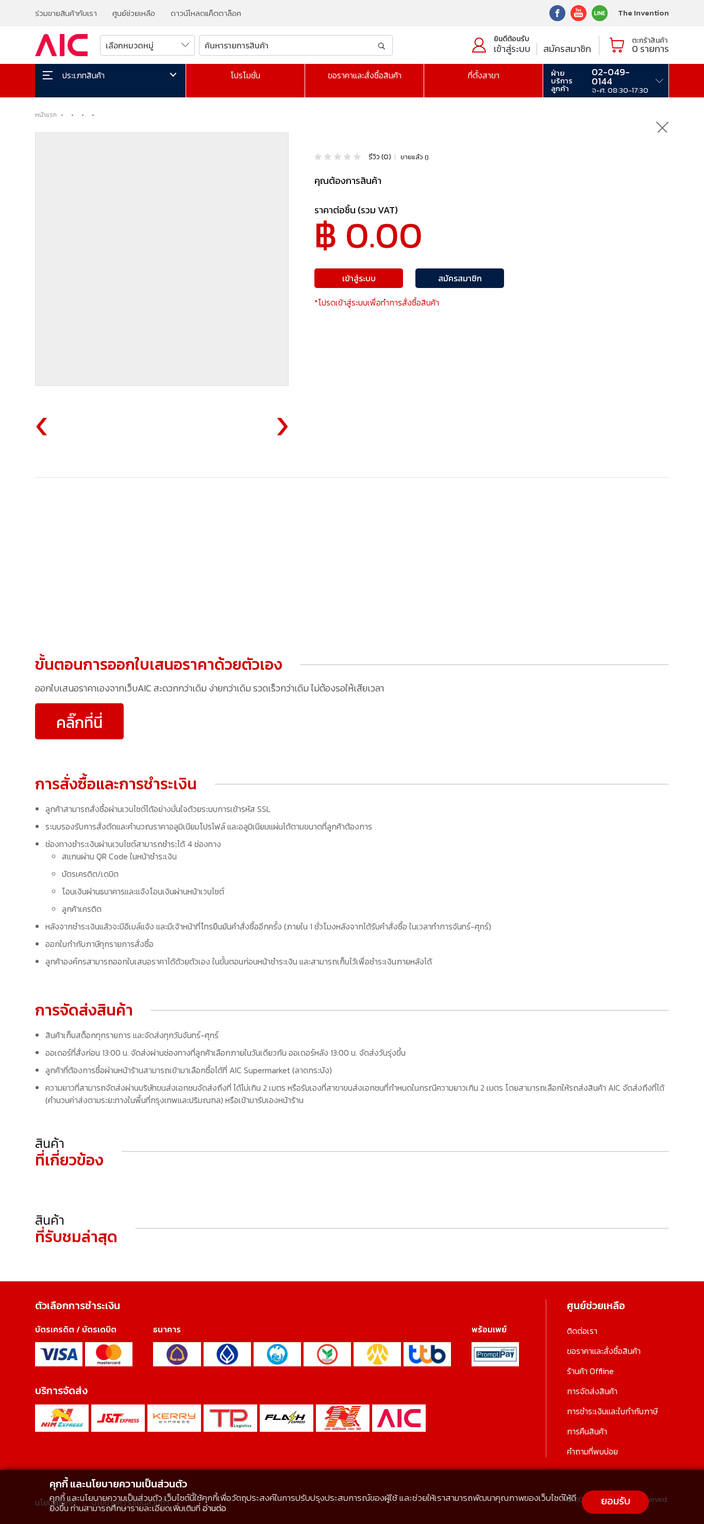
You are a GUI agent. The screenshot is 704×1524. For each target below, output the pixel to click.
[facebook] (557, 12)
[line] (600, 12)
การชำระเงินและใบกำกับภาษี (612, 1411)
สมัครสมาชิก (567, 49)
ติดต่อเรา (582, 1331)
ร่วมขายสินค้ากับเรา (66, 13)
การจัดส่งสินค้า (592, 1391)
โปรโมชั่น (245, 75)
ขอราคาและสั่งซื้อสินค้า (364, 75)
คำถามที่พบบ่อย (592, 1451)
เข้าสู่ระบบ (512, 49)
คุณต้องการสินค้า (347, 181)
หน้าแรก (46, 115)
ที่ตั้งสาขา (483, 75)
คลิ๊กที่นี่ (79, 722)
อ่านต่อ (214, 1508)
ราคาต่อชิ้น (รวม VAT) (356, 210)
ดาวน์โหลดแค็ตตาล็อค (206, 13)
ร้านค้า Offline (590, 1371)
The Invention (643, 13)
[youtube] (578, 12)
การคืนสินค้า (587, 1431)
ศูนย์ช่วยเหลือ (133, 13)
